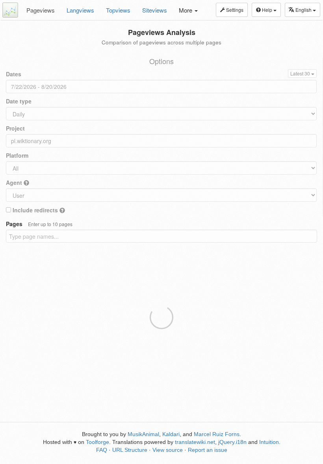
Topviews (118, 10)
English (304, 9)
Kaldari (171, 434)
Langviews (80, 10)
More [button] (186, 10)
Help (267, 9)
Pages (39, 224)
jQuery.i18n (232, 442)
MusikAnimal (143, 434)
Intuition (269, 442)
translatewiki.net (195, 442)
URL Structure (129, 450)
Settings (234, 9)
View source (167, 450)
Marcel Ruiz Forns (216, 434)
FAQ (101, 450)
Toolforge (97, 442)
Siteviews (154, 10)
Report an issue (207, 450)
